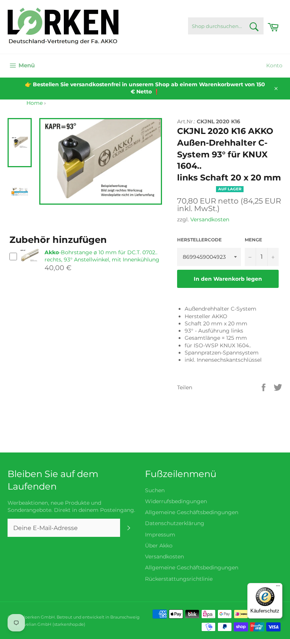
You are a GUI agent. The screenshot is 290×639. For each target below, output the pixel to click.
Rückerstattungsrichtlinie (179, 578)
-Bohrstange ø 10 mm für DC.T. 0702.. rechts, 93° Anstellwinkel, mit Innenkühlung (102, 256)
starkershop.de (69, 624)
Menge (253, 240)
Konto (274, 65)
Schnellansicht (29, 265)
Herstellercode (199, 240)
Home (34, 103)
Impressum (160, 534)
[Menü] (277, 587)
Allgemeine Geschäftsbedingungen (191, 512)
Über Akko (159, 545)
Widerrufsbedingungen (176, 501)
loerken (32, 617)
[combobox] (226, 25)
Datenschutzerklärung (174, 523)
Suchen (155, 490)
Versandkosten (209, 219)
